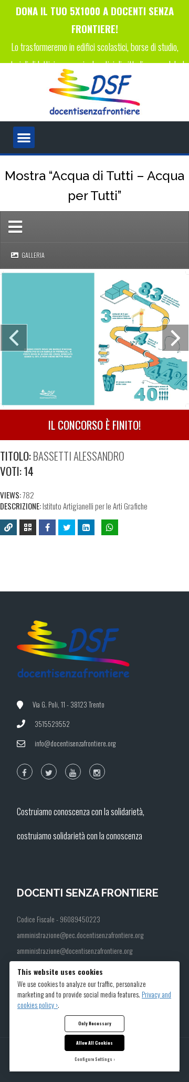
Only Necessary (94, 1023)
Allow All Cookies (94, 1042)
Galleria (32, 255)
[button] (24, 137)
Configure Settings (93, 1059)
